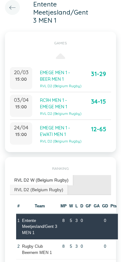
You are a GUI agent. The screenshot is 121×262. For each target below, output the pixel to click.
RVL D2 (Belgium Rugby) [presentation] (38, 189)
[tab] (41, 180)
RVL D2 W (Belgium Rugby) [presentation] (41, 180)
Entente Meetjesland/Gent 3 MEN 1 (39, 226)
